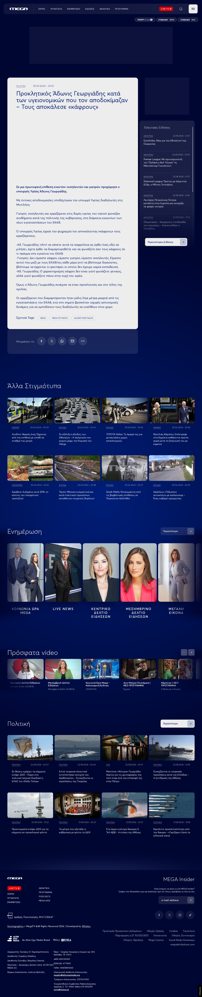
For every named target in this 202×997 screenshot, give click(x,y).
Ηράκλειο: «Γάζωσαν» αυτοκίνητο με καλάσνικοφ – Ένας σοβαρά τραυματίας (169, 495)
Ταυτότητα (189, 931)
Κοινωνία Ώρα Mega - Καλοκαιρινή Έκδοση (98, 684)
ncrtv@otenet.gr (61, 989)
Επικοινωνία (160, 935)
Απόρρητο (200, 991)
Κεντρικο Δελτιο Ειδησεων (101, 613)
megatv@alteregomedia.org (67, 975)
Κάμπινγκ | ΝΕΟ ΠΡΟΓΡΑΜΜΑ (169, 684)
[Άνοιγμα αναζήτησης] (180, 8)
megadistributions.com (182, 944)
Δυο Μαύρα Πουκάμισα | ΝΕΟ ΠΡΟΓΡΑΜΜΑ (137, 684)
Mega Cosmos (156, 940)
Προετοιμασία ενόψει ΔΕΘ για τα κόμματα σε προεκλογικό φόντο (30, 831)
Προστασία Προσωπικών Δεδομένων (122, 931)
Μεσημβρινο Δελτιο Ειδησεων (139, 613)
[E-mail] (72, 341)
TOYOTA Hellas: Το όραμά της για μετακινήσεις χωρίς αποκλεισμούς (124, 437)
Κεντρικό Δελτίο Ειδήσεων (25, 682)
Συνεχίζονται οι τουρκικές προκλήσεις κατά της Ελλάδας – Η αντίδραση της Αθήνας (171, 774)
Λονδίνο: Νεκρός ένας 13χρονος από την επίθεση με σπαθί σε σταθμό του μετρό (29, 437)
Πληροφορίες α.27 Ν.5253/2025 (131, 935)
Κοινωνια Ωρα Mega (25, 611)
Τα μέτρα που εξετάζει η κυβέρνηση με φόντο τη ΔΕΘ (74, 831)
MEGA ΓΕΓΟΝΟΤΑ (60, 318)
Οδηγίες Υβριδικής (133, 940)
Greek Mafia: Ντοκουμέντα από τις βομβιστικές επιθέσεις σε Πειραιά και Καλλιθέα (123, 495)
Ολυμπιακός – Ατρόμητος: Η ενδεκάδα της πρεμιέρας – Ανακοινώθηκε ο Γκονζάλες (165, 225)
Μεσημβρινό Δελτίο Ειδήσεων (59, 684)
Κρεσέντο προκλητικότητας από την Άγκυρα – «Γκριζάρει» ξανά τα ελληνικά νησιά (171, 832)
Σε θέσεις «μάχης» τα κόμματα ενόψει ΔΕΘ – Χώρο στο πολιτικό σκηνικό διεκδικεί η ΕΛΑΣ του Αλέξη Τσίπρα (28, 776)
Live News (63, 609)
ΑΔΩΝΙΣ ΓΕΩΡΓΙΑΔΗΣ (83, 318)
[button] (193, 8)
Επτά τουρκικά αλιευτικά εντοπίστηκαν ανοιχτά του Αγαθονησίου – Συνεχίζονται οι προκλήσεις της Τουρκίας (76, 776)
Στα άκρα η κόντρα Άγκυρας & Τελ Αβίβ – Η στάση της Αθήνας (123, 831)
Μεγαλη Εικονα (176, 611)
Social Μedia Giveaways (182, 940)
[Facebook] (41, 341)
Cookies (173, 931)
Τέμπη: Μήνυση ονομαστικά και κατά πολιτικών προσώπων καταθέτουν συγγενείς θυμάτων (76, 495)
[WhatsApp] (62, 341)
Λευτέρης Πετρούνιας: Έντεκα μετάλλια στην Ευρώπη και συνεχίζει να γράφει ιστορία (164, 203)
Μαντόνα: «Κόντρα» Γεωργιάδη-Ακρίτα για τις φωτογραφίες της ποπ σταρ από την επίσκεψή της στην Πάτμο (124, 776)
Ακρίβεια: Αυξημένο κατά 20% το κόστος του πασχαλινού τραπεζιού (30, 495)
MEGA (43, 318)
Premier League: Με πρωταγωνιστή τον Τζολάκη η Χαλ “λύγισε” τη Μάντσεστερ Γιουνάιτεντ (163, 162)
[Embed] (82, 341)
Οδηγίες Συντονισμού (183, 935)
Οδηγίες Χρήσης (155, 931)
